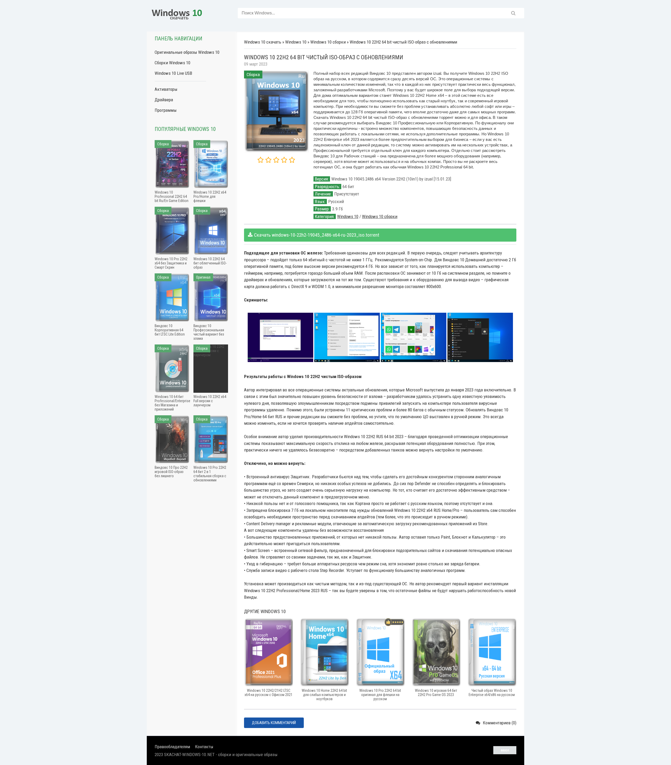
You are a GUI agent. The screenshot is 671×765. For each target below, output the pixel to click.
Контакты (204, 746)
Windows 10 (347, 216)
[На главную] (177, 13)
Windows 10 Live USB (173, 73)
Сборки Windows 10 (172, 62)
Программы (166, 110)
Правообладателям (172, 746)
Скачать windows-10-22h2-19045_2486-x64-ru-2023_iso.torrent (316, 235)
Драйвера (164, 99)
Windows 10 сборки (379, 216)
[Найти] (513, 13)
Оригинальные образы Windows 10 (187, 52)
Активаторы (166, 89)
